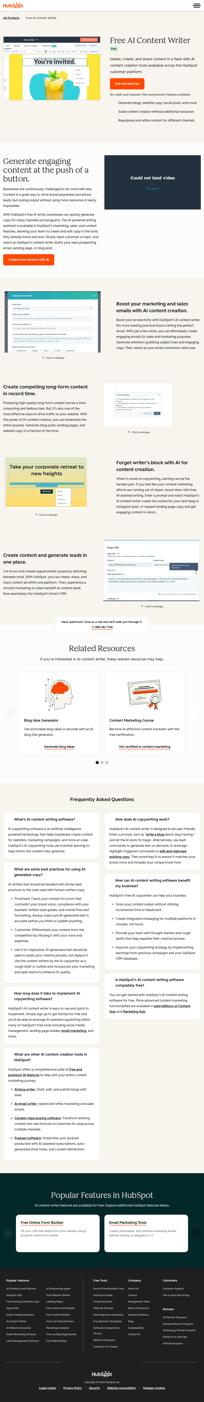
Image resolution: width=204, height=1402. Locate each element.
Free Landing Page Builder (61, 1334)
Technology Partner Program (179, 1330)
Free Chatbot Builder (58, 1314)
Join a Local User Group (176, 1295)
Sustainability (136, 1328)
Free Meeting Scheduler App (22, 1301)
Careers (132, 1295)
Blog (130, 1321)
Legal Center (47, 1388)
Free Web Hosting (56, 1341)
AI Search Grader (103, 1295)
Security (94, 1388)
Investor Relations (138, 1314)
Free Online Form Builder (42, 1222)
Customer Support (173, 1288)
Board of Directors (138, 1308)
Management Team (139, 1301)
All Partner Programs (175, 1317)
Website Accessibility (121, 1388)
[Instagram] (78, 1362)
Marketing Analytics (57, 1328)
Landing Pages (54, 1301)
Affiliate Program (173, 1343)
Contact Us (134, 1334)
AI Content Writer (16, 1321)
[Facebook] (67, 1362)
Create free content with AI (28, 260)
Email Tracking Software (20, 1314)
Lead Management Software (22, 1341)
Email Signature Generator (108, 1314)
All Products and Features (21, 1288)
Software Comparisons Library (106, 1331)
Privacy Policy (72, 1388)
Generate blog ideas (59, 747)
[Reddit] (125, 1362)
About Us (133, 1288)
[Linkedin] (113, 1362)
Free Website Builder (58, 1295)
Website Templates (104, 1340)
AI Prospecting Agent (58, 1288)
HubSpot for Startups (175, 1337)
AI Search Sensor (102, 1301)
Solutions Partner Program (178, 1324)
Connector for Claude (105, 1346)
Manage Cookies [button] (154, 1388)
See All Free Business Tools (108, 1288)
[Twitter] (102, 1362)
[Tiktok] (136, 1362)
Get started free (127, 84)
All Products (11, 18)
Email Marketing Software (21, 1334)
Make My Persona (103, 1308)
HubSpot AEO (14, 1295)
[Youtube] (90, 1362)
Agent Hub (12, 1308)
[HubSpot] (13, 6)
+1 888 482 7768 (102, 627)
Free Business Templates (107, 1321)
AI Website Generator (18, 1328)
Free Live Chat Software (60, 1321)
